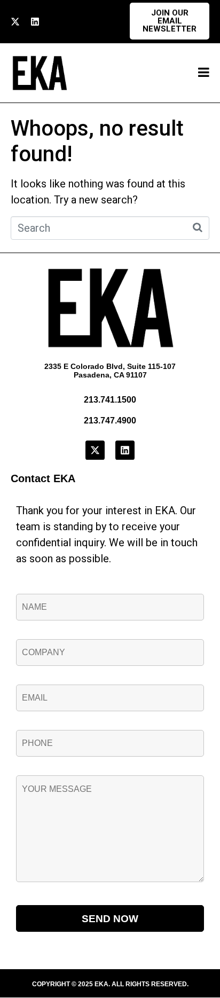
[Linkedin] (35, 21)
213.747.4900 (110, 420)
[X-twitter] (15, 21)
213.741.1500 (110, 399)
